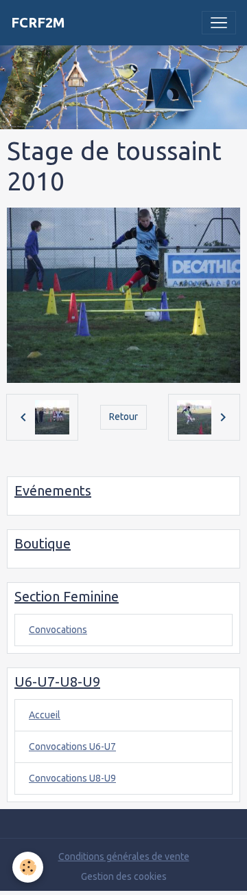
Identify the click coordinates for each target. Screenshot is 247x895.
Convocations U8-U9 (72, 778)
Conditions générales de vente (123, 856)
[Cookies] (27, 867)
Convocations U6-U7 (72, 746)
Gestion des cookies (124, 876)
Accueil (44, 714)
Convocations (58, 629)
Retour (123, 416)
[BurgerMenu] (219, 22)
